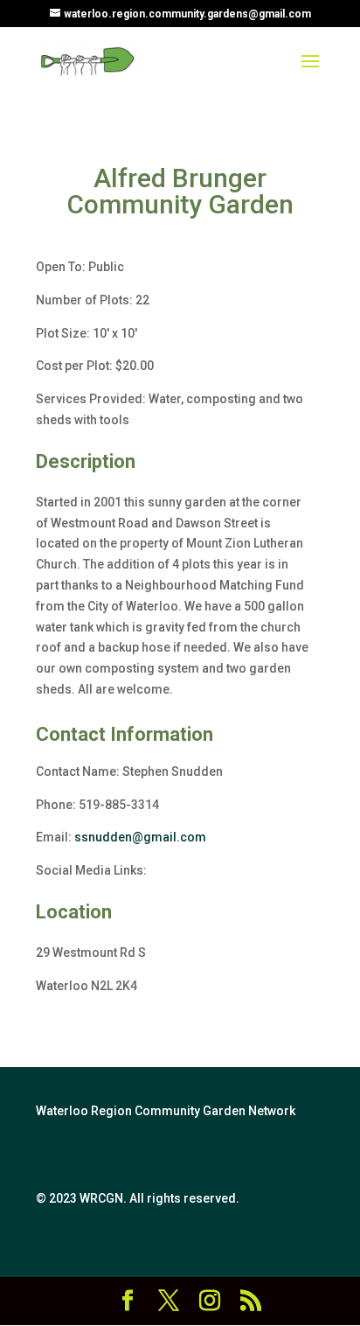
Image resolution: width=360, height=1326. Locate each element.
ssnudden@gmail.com (140, 837)
